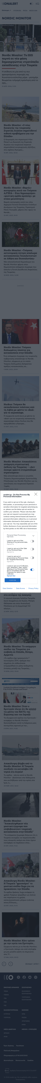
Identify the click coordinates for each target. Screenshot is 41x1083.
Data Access (20, 588)
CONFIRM (12, 580)
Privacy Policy (33, 588)
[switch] (32, 541)
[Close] (36, 495)
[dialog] (20, 541)
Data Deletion (8, 588)
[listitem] (20, 535)
